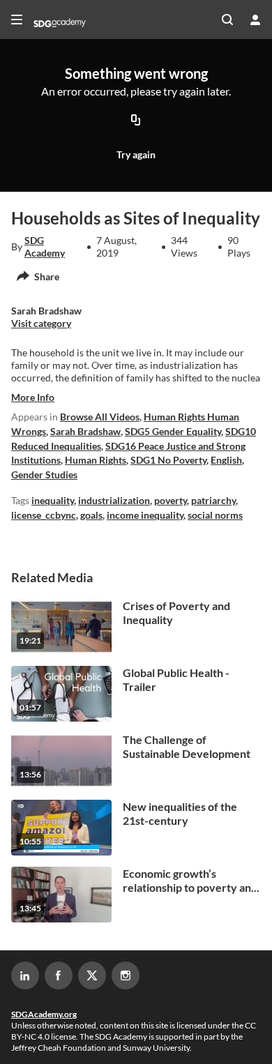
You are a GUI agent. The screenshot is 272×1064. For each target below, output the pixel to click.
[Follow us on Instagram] (125, 975)
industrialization (114, 500)
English (226, 460)
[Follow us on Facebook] (59, 975)
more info (32, 397)
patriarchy (213, 500)
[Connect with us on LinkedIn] (25, 975)
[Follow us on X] (92, 975)
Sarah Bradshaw (85, 431)
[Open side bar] (17, 19)
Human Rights (95, 460)
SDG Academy (44, 246)
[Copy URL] (136, 121)
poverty (170, 500)
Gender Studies (44, 474)
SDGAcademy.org (44, 1014)
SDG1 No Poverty (168, 460)
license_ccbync (43, 515)
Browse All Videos (99, 417)
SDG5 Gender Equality (173, 431)
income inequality (145, 515)
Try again (136, 154)
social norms (215, 515)
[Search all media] (227, 19)
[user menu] (255, 19)
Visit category (41, 323)
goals (91, 515)
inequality (52, 500)
